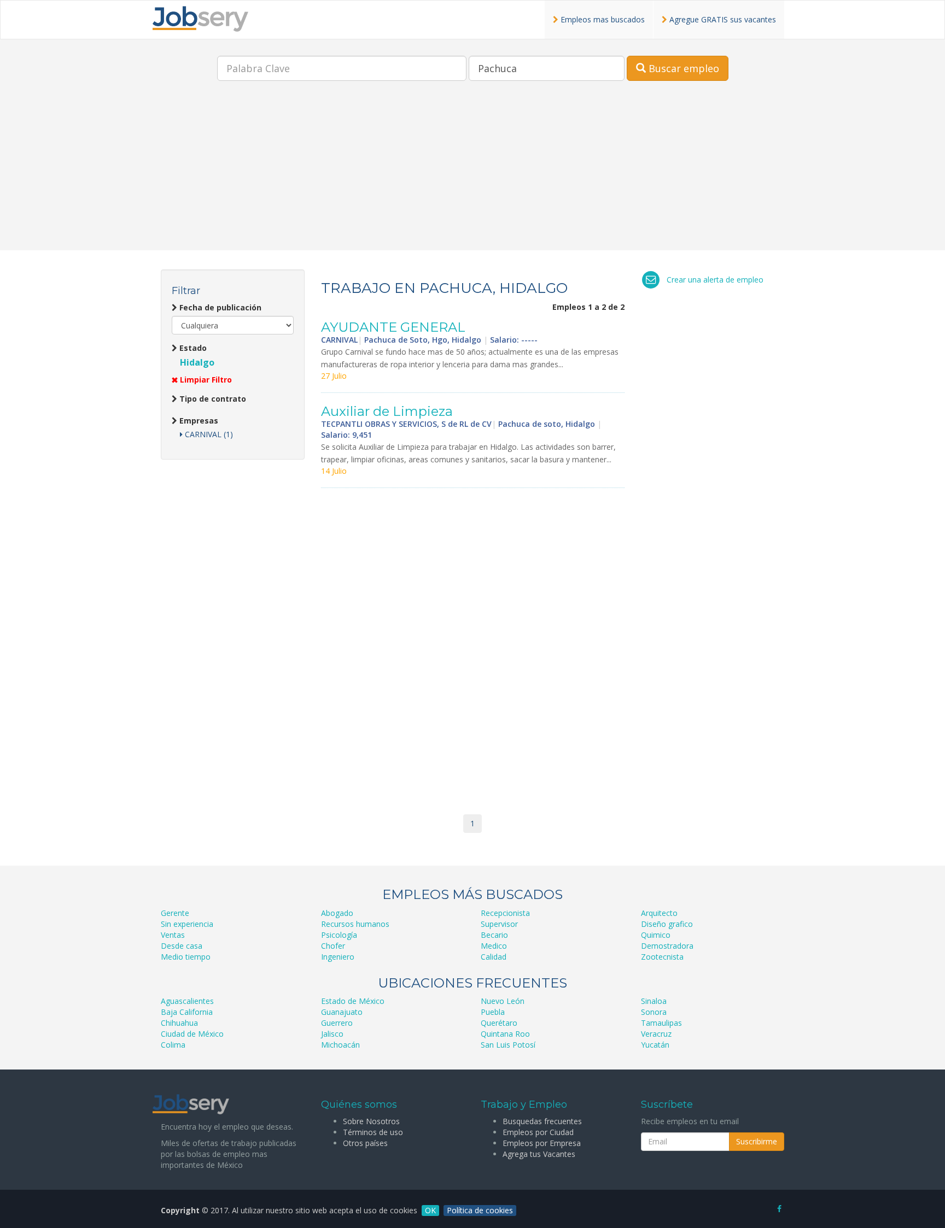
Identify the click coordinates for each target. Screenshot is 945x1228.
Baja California (187, 1012)
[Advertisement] (472, 173)
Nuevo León (502, 1001)
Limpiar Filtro (205, 379)
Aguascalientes (187, 1001)
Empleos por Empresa (542, 1143)
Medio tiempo (186, 956)
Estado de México (352, 1001)
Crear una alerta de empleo (715, 279)
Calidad (493, 956)
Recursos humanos (355, 924)
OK (430, 1210)
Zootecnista (662, 956)
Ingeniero (337, 956)
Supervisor (499, 924)
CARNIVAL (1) (208, 434)
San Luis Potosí (508, 1044)
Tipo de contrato (211, 398)
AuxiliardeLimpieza (387, 411)
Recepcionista (505, 913)
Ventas (173, 935)
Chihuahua (179, 1023)
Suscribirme (756, 1141)
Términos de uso (373, 1132)
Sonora (654, 1012)
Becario (494, 935)
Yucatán (655, 1044)
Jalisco (332, 1034)
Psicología (339, 935)
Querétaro (499, 1023)
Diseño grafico (667, 924)
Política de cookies (480, 1210)
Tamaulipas (661, 1023)
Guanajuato (342, 1012)
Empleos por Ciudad (538, 1132)
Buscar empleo (682, 68)
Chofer (333, 946)
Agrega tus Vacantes (539, 1154)
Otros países (365, 1143)
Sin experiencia (187, 924)
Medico (494, 946)
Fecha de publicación (219, 307)
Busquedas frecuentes (542, 1121)
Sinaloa (654, 1001)
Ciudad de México (192, 1034)
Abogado (337, 913)
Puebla (493, 1012)
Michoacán (340, 1044)
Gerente (175, 913)
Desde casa (181, 946)
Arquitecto (659, 913)
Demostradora (667, 946)
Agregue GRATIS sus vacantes (721, 19)
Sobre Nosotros (371, 1121)
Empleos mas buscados (601, 19)
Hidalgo (197, 362)
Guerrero (337, 1023)
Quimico (655, 935)
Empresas (197, 420)
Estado (192, 348)
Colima (173, 1044)
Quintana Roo (505, 1034)
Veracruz (656, 1034)
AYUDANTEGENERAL (393, 327)
